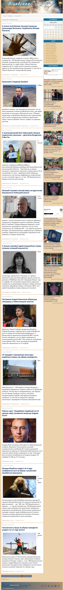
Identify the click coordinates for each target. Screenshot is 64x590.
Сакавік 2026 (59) (51, 52)
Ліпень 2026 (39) (50, 45)
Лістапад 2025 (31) (51, 58)
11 (45, 32)
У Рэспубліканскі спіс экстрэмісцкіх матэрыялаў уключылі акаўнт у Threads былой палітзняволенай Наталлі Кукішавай (53, 222)
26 (47, 37)
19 (47, 34)
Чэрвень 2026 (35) (51, 47)
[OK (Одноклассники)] (58, 585)
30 (58, 37)
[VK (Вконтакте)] (52, 585)
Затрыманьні (15, 404)
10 (61, 29)
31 (61, 37)
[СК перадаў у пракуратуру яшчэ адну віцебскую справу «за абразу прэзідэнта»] (19, 372)
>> (30, 576)
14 (53, 32)
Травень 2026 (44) (51, 48)
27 (50, 37)
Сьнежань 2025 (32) (51, 57)
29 (56, 37)
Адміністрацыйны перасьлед (19, 126)
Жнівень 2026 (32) (51, 43)
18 (45, 34)
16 (58, 32)
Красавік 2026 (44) (51, 50)
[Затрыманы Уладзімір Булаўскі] (19, 95)
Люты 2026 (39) (50, 53)
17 (61, 32)
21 (53, 34)
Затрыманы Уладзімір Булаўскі (15, 82)
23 (58, 34)
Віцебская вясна (14, 585)
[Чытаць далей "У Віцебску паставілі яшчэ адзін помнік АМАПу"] (53, 117)
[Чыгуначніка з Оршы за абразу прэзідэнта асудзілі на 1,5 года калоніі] (19, 543)
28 (53, 37)
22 (56, 34)
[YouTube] (55, 585)
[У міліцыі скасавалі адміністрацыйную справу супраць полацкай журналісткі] (19, 262)
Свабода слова (15, 292)
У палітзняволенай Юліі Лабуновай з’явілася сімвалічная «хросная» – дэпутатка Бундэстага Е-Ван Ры (21, 135)
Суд (12, 461)
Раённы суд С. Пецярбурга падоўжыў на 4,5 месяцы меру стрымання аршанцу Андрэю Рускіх (20, 413)
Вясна (21, 10)
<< (3, 576)
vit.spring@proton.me (7, 588)
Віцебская (19, 3)
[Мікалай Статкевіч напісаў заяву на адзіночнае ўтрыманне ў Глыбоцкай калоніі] (19, 207)
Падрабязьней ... (25, 74)
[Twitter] (49, 585)
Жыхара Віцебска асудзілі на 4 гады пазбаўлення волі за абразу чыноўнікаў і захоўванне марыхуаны (19, 471)
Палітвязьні (14, 74)
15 (56, 32)
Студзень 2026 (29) (51, 55)
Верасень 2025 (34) (51, 62)
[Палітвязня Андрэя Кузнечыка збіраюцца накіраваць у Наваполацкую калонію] (19, 315)
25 (45, 37)
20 (50, 34)
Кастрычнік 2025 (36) (52, 60)
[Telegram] (42, 585)
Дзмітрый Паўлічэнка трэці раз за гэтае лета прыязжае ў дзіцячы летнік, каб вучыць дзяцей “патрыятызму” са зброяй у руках (53, 149)
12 (47, 32)
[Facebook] (45, 585)
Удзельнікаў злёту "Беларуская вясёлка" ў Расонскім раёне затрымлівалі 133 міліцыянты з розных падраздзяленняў (53, 174)
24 (61, 34)
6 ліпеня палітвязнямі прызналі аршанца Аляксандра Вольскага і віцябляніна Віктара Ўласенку (20, 28)
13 (50, 32)
